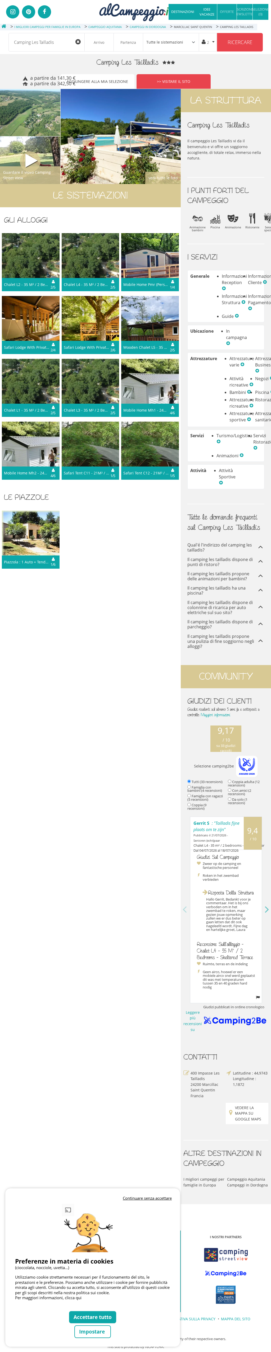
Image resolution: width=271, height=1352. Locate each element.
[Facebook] (44, 11)
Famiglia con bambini (204, 789)
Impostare (92, 1331)
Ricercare (240, 42)
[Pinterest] (28, 11)
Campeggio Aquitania (246, 1179)
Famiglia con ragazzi (205, 798)
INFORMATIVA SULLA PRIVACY (189, 1318)
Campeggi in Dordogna (247, 1185)
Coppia (196, 807)
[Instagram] (12, 11)
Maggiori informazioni (215, 715)
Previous (184, 909)
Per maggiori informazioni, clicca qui (48, 1297)
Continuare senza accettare (147, 1198)
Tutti (207, 781)
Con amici (239, 792)
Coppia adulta (244, 783)
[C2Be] (226, 1273)
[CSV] (226, 1255)
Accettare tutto (93, 1317)
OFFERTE (227, 11)
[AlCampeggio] (135, 11)
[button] (224, 289)
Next (267, 909)
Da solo (237, 801)
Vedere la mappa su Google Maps (248, 1113)
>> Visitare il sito (173, 81)
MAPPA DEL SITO (235, 1318)
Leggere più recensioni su (194, 1021)
